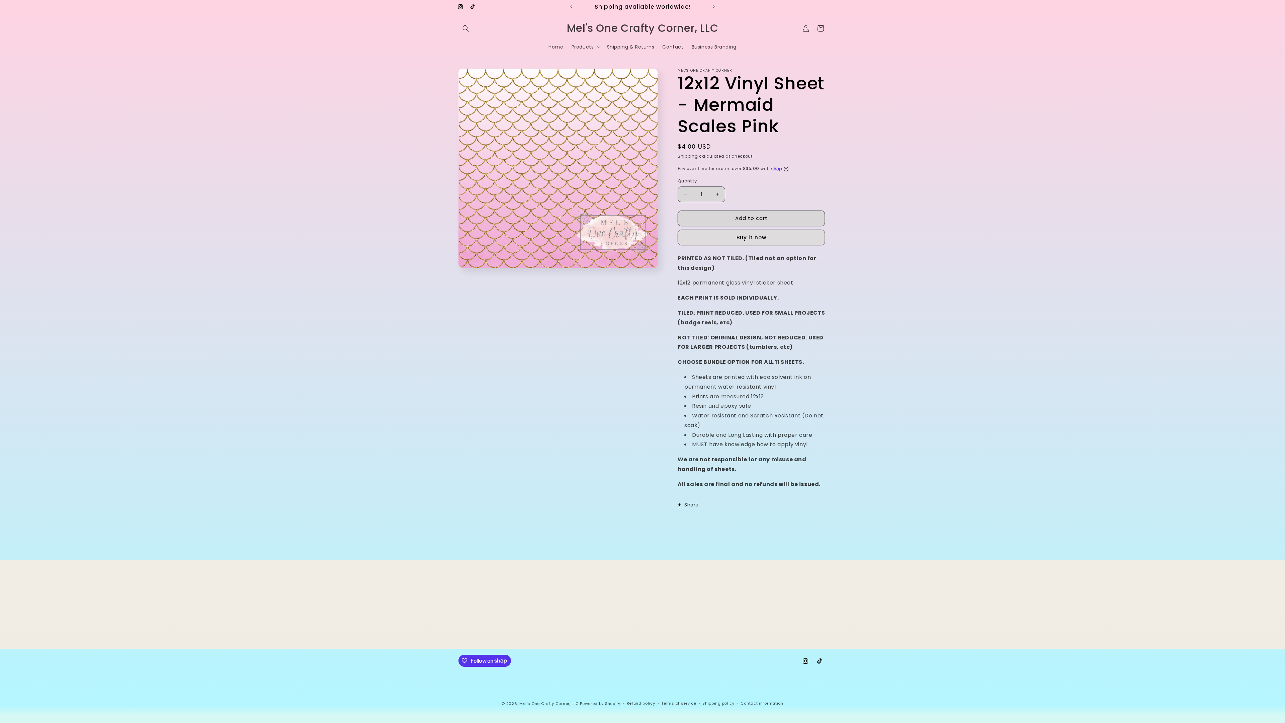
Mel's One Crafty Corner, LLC (549, 703)
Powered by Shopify (600, 703)
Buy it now (751, 237)
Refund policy (641, 703)
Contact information (762, 703)
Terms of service (678, 703)
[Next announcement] (713, 6)
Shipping (688, 156)
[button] (465, 28)
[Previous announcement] (571, 6)
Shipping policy (718, 703)
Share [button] (691, 504)
